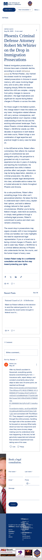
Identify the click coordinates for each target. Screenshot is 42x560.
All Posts (5, 18)
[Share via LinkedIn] (16, 277)
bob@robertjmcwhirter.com (26, 538)
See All (35, 293)
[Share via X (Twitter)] (10, 277)
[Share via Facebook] (5, 277)
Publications (24, 529)
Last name (28, 471)
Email (11, 480)
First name (12, 471)
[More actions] (36, 30)
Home (22, 522)
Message (11, 488)
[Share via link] (21, 277)
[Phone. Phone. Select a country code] (28, 483)
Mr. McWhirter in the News (27, 528)
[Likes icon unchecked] (10, 446)
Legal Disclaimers (26, 532)
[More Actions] (36, 364)
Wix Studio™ (26, 526)
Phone (27, 480)
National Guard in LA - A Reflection (19, 300)
